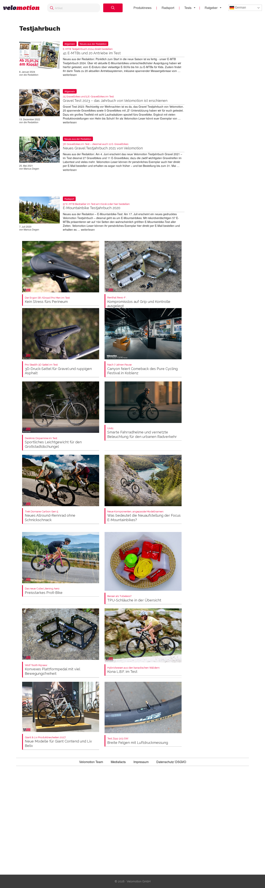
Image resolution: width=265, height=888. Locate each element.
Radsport (168, 7)
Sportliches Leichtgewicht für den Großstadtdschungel (53, 443)
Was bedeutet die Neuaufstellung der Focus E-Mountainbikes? (144, 516)
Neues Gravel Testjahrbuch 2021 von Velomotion (103, 146)
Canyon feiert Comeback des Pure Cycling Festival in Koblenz (142, 369)
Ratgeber (211, 7)
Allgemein (69, 43)
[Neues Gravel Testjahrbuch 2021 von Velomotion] (39, 150)
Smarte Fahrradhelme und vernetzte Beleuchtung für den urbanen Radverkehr (142, 433)
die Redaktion (31, 74)
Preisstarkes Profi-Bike (43, 591)
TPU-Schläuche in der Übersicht (134, 598)
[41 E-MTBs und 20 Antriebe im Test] (39, 56)
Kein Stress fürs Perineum (47, 300)
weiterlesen (70, 75)
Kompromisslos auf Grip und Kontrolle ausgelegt (138, 302)
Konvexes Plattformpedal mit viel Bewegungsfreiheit (52, 670)
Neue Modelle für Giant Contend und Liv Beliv (58, 742)
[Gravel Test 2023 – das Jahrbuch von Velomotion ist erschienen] (39, 103)
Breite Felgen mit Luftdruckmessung (137, 741)
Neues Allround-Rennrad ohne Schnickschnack (50, 516)
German (240, 7)
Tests (187, 7)
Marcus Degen (31, 168)
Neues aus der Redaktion (93, 43)
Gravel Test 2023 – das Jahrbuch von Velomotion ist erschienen (115, 99)
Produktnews (142, 7)
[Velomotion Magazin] (21, 7)
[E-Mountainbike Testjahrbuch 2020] (39, 211)
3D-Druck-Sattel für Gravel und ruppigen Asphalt (58, 369)
